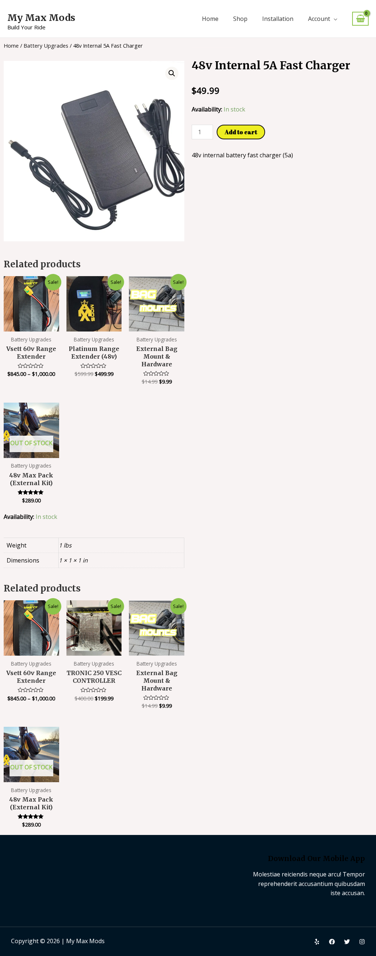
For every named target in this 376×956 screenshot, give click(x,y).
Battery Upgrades (46, 45)
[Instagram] (362, 942)
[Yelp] (317, 942)
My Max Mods (41, 17)
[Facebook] (332, 942)
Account (319, 19)
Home (210, 19)
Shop (240, 19)
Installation (277, 19)
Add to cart (241, 132)
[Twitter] (347, 942)
